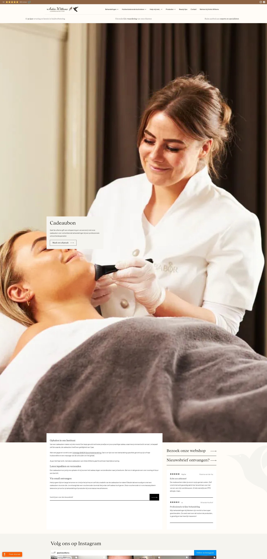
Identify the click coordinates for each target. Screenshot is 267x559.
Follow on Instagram (205, 553)
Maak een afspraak (60, 243)
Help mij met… (155, 9)
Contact (193, 9)
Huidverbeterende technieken (133, 9)
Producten (170, 9)
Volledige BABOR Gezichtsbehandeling (86, 452)
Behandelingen (110, 9)
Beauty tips (183, 9)
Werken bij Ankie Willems (209, 9)
